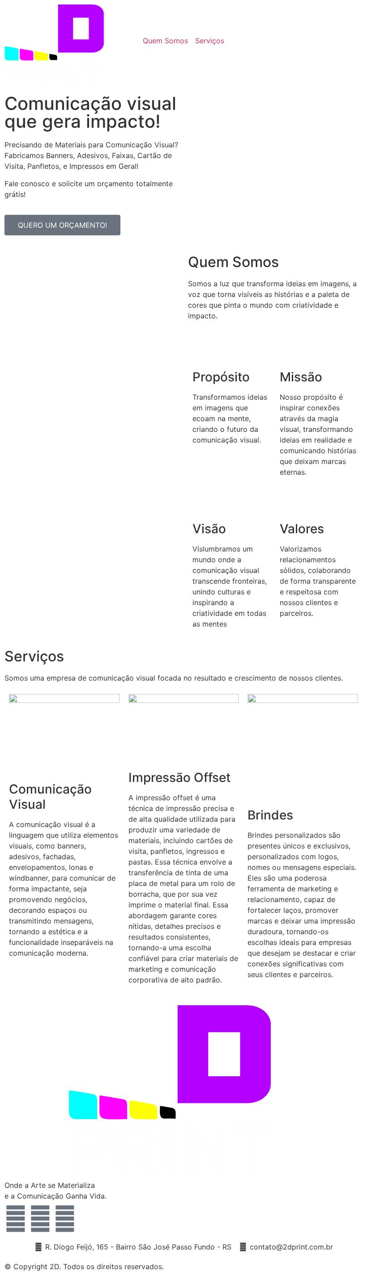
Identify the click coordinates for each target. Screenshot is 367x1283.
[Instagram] (40, 1219)
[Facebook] (15, 1219)
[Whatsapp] (65, 1219)
